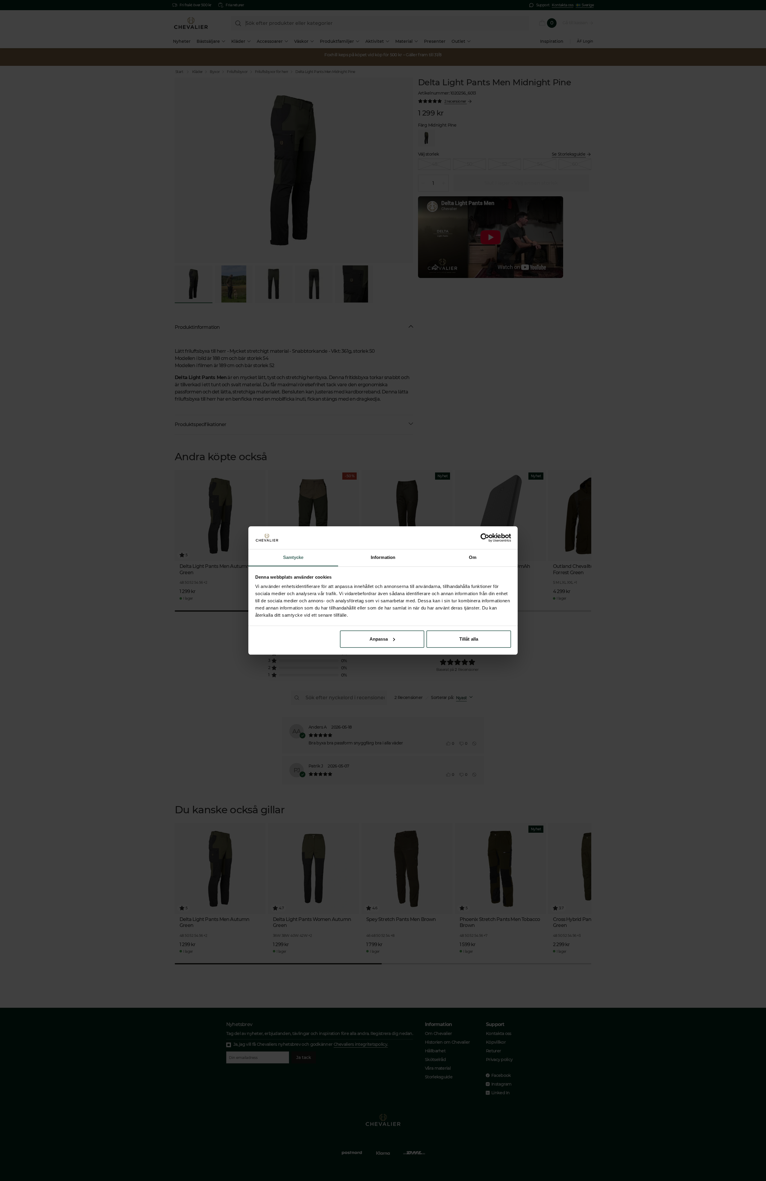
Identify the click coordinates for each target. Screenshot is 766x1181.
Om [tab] (472, 557)
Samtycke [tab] (293, 557)
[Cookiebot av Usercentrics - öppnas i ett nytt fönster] (485, 537)
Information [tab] (383, 557)
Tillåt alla (468, 639)
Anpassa (379, 639)
